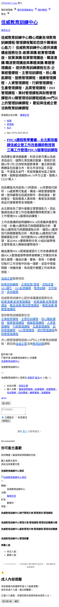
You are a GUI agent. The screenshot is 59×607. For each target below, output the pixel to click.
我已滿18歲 (7, 601)
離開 (16, 601)
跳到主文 (5, 30)
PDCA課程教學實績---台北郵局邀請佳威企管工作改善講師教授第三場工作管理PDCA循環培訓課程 (32, 145)
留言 (37, 377)
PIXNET (13, 564)
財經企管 (23, 386)
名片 (9, 128)
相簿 (9, 121)
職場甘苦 (24, 115)
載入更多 (6, 403)
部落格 (10, 124)
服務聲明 (30, 567)
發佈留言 (6, 421)
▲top (3, 398)
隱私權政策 (50, 564)
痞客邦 (30, 377)
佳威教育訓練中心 (19, 22)
